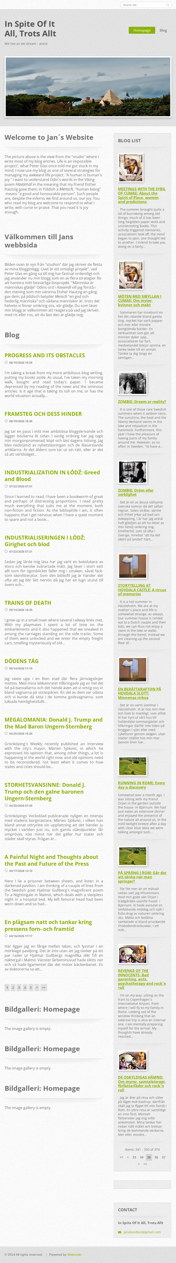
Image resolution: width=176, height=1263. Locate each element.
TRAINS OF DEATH (28, 602)
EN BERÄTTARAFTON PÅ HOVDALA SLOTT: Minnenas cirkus (139, 693)
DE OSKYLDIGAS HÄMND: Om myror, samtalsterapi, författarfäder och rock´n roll (142, 1084)
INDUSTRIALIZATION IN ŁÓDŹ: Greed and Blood (52, 476)
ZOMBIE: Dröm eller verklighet (136, 492)
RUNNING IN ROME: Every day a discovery (141, 785)
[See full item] (130, 167)
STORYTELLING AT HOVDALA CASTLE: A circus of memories (142, 590)
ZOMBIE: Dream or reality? (142, 401)
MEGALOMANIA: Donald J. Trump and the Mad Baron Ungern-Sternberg (54, 723)
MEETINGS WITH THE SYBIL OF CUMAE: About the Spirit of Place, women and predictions (142, 195)
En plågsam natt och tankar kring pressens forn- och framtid (48, 925)
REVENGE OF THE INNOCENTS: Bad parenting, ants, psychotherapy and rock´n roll (142, 979)
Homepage (142, 30)
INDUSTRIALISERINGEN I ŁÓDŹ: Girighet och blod (45, 541)
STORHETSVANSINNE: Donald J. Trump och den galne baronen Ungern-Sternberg (45, 791)
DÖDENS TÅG (22, 661)
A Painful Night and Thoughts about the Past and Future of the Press (51, 860)
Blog (163, 30)
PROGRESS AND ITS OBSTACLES (45, 355)
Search (167, 4)
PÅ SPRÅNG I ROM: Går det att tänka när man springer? (142, 877)
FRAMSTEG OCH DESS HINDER (43, 413)
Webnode (74, 1254)
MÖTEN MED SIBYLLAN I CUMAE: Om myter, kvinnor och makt (139, 300)
